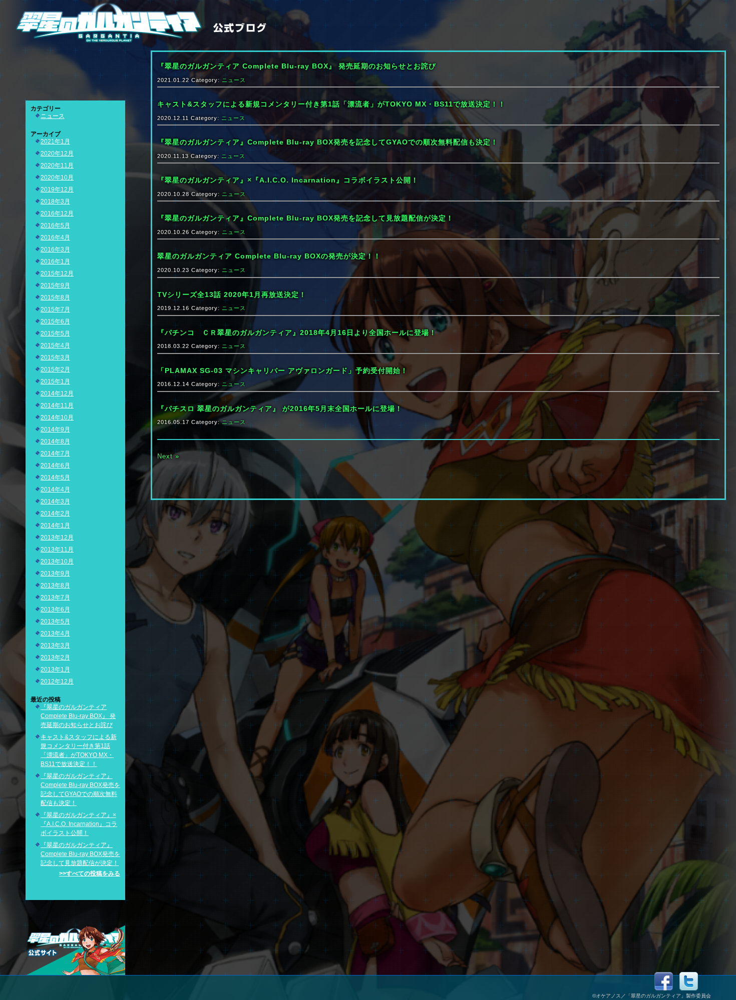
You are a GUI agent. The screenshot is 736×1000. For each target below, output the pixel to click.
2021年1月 (55, 141)
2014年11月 (57, 405)
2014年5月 (55, 477)
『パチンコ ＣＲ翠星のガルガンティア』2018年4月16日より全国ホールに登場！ (297, 332)
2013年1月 (55, 669)
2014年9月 (55, 429)
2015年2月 (55, 369)
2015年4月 (55, 345)
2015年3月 (55, 357)
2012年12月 (57, 681)
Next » (168, 456)
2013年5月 (55, 621)
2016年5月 (55, 225)
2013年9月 (55, 573)
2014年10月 (57, 417)
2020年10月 (57, 177)
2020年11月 (57, 165)
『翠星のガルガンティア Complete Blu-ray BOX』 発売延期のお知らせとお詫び (78, 716)
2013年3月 (55, 645)
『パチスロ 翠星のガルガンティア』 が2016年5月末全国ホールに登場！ (280, 408)
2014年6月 (55, 465)
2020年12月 (57, 153)
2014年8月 (55, 441)
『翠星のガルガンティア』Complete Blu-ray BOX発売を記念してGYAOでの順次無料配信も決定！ (327, 142)
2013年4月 (55, 633)
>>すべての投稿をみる (89, 873)
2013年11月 (57, 549)
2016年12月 (57, 213)
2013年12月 (57, 537)
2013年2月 (55, 657)
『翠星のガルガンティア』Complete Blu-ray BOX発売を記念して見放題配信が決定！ (80, 854)
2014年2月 (55, 513)
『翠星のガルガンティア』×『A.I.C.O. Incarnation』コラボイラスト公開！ (79, 824)
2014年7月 (55, 453)
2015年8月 (55, 297)
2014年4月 (55, 489)
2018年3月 (55, 201)
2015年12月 (57, 273)
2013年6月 (55, 609)
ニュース (53, 116)
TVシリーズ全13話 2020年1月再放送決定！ (231, 294)
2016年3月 (55, 249)
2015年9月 (55, 285)
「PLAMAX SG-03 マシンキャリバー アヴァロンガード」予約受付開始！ (282, 370)
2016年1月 (55, 261)
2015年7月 (55, 309)
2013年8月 (55, 585)
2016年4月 (55, 237)
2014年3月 (55, 501)
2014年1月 (55, 525)
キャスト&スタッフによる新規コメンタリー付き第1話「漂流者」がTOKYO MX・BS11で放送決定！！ (331, 104)
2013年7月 (55, 597)
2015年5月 (55, 333)
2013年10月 (57, 561)
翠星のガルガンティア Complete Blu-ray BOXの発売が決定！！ (269, 256)
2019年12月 (57, 189)
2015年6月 (55, 321)
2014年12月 (57, 393)
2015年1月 (55, 381)
